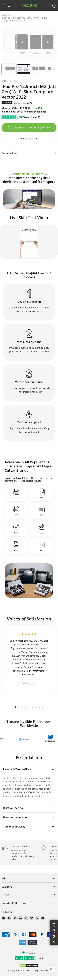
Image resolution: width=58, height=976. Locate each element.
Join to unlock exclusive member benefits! (24, 111)
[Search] (9, 5)
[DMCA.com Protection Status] (29, 967)
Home (5, 15)
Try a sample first (29, 138)
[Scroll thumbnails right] (53, 69)
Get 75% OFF (54, 930)
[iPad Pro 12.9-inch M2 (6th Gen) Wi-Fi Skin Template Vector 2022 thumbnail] (9, 69)
